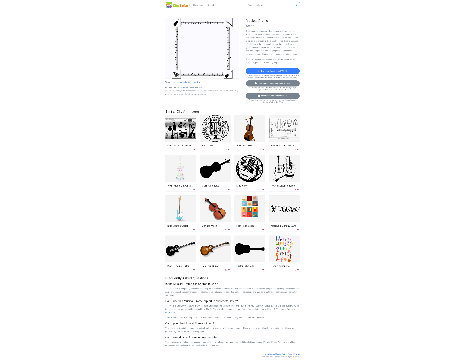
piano (179, 82)
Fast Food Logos (245, 226)
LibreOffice (170, 312)
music (173, 82)
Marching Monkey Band (283, 226)
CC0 (182, 87)
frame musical (194, 82)
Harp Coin (207, 145)
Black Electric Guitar (178, 266)
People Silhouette (280, 266)
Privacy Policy (281, 354)
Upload (210, 5)
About (202, 5)
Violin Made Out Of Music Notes (184, 185)
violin (185, 82)
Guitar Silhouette (245, 266)
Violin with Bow (244, 145)
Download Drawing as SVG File (273, 71)
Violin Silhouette (210, 185)
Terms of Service (294, 354)
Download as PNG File (273, 83)
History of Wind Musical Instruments (290, 145)
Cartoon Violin (209, 226)
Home (195, 5)
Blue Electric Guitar (177, 226)
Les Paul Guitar (210, 266)
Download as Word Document (273, 96)
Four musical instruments (284, 185)
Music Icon (242, 185)
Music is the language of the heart (185, 145)
